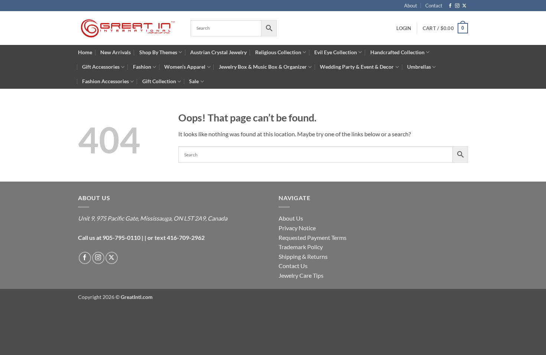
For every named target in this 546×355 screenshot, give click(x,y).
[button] (445, 28)
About (410, 6)
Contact (433, 6)
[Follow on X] (464, 6)
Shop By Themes (158, 52)
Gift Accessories (101, 66)
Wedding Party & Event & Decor (357, 66)
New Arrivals (115, 52)
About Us (291, 218)
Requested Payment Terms (313, 237)
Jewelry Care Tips (301, 275)
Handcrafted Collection (397, 52)
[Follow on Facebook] (450, 6)
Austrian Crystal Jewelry (218, 52)
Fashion (142, 66)
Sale (194, 81)
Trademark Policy (301, 246)
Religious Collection (278, 52)
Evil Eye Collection (335, 52)
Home (85, 52)
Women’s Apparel (184, 66)
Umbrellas (419, 66)
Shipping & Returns (303, 256)
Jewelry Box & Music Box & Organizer (263, 66)
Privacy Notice (297, 227)
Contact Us (293, 265)
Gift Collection (159, 81)
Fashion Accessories (105, 81)
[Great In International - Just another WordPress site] (128, 28)
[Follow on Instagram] (457, 6)
